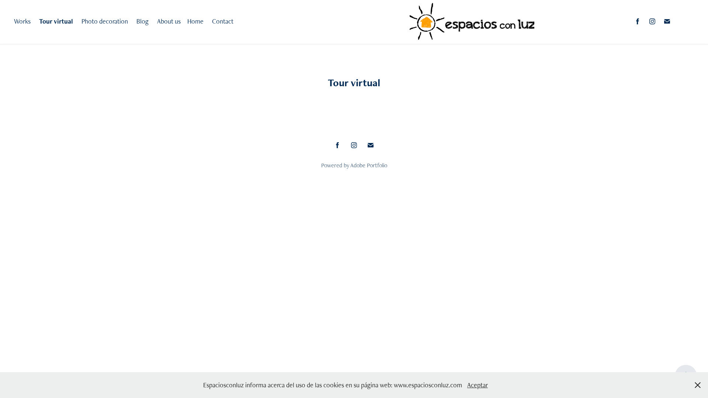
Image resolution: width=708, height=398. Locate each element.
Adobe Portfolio (368, 165)
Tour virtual (56, 21)
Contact (222, 21)
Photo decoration (104, 21)
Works (22, 21)
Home (195, 21)
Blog (142, 21)
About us (169, 21)
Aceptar (477, 385)
